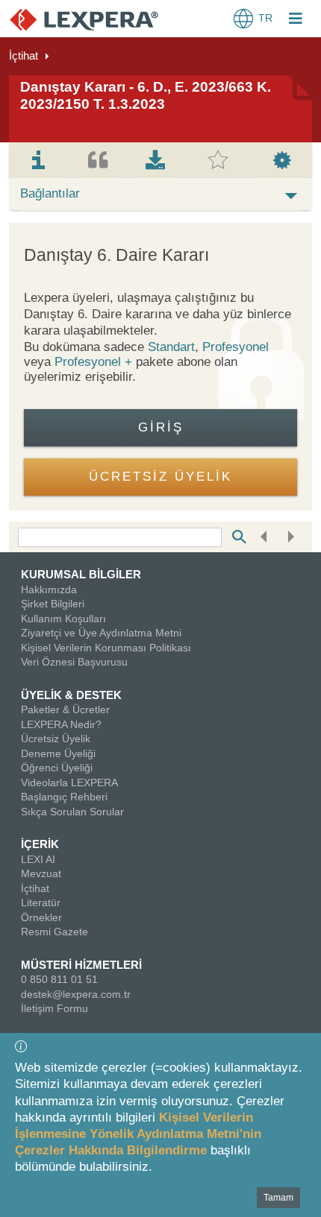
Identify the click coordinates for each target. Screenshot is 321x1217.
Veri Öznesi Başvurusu (74, 662)
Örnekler (41, 917)
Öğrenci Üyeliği (57, 768)
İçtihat (23, 55)
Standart (171, 347)
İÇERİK (40, 844)
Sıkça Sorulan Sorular (72, 812)
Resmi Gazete (54, 932)
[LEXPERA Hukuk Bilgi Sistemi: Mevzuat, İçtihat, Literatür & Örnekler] (84, 19)
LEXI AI (38, 859)
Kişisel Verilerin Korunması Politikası (106, 648)
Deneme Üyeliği (58, 753)
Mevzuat (41, 873)
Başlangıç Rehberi (64, 797)
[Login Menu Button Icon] (295, 20)
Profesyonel (235, 347)
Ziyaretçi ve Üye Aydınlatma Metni (101, 633)
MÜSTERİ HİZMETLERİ (81, 964)
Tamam (278, 1197)
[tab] (38, 160)
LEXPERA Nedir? (61, 724)
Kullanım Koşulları (63, 619)
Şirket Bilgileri (52, 604)
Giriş (161, 427)
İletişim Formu (54, 1008)
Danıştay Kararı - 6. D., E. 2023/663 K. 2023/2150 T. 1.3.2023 (145, 95)
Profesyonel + (95, 362)
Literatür (40, 902)
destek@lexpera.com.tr (76, 994)
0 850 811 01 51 (59, 979)
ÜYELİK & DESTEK (71, 695)
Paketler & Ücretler (65, 709)
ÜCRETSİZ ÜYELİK (160, 477)
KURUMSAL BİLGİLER (81, 574)
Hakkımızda (49, 589)
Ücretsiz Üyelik (55, 739)
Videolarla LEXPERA (69, 782)
